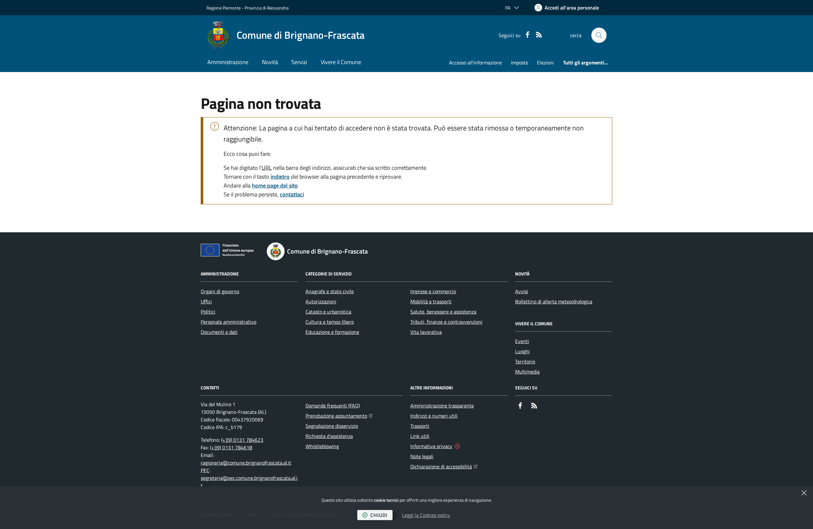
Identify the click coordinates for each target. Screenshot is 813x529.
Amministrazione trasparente (442, 405)
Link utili (419, 436)
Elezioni (545, 62)
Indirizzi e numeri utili (434, 416)
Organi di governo (220, 291)
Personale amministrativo (228, 322)
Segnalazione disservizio (332, 426)
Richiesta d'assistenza (329, 436)
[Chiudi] (804, 493)
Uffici (206, 301)
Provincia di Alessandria (267, 7)
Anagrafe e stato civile (330, 291)
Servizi (299, 62)
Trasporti (419, 426)
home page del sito (275, 185)
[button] (599, 35)
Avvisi (521, 291)
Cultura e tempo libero (330, 322)
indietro (280, 176)
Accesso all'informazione (475, 62)
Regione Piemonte (223, 7)
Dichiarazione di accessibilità (443, 466)
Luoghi (522, 351)
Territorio (525, 361)
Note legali (421, 456)
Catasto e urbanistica (328, 311)
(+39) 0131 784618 (231, 447)
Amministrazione (227, 62)
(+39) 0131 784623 (242, 440)
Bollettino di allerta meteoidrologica (553, 301)
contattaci (292, 194)
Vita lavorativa (426, 332)
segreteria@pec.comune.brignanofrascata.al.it (249, 481)
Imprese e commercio (433, 291)
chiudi (378, 515)
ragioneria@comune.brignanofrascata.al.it (246, 462)
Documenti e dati (219, 332)
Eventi (522, 341)
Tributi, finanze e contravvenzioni (446, 322)
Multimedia (527, 371)
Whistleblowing (322, 446)
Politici (208, 311)
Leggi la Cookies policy (426, 515)
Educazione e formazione (332, 332)
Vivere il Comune (341, 62)
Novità (270, 62)
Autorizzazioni (321, 301)
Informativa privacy (431, 446)
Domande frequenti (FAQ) (333, 405)
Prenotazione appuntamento (339, 416)
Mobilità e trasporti (431, 301)
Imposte (519, 62)
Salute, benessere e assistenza (443, 311)
